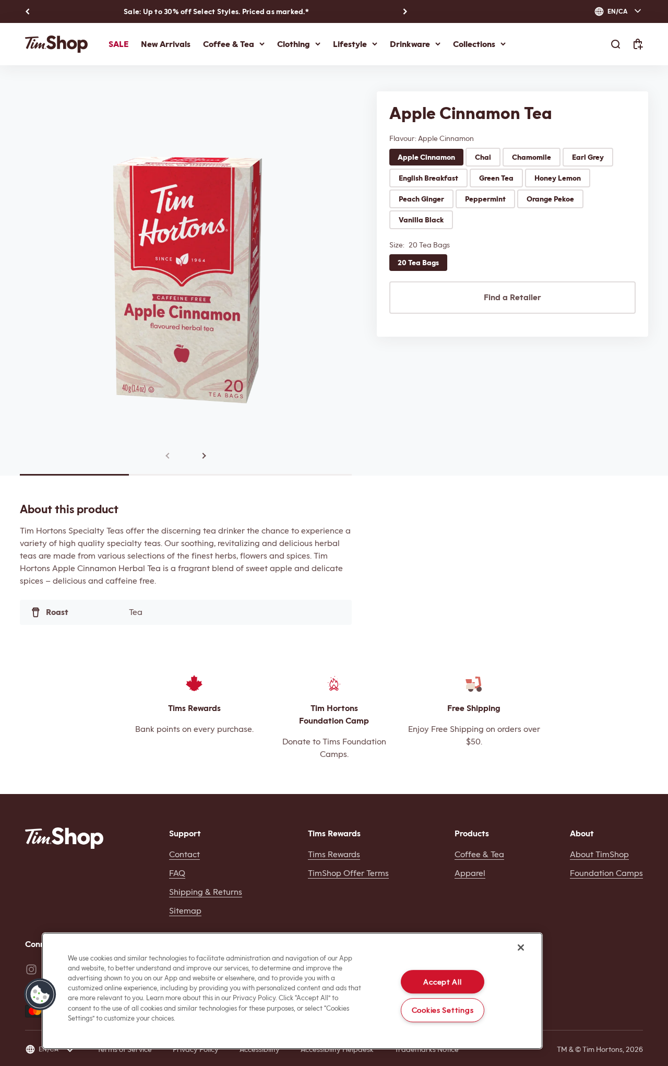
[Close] (520, 947)
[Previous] (27, 11)
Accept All (442, 982)
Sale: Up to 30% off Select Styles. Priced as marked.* (216, 11)
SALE (118, 44)
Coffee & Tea (228, 44)
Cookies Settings (443, 1010)
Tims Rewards (334, 854)
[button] (40, 994)
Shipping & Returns (205, 891)
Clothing (293, 44)
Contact (184, 854)
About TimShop (599, 854)
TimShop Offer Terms (348, 873)
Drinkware (410, 44)
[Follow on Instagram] (31, 969)
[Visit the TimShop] (64, 838)
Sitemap (185, 910)
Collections (474, 44)
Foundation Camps (606, 873)
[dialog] (618, 11)
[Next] (405, 11)
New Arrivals (165, 44)
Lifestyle (350, 44)
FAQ (177, 873)
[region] (292, 990)
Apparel (470, 873)
